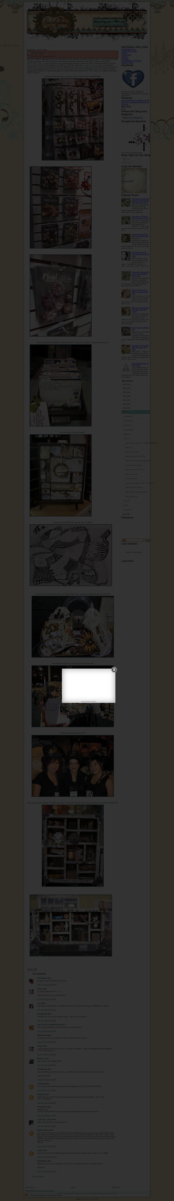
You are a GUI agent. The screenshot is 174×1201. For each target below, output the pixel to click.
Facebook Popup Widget (88, 701)
